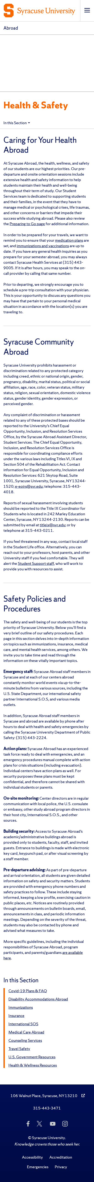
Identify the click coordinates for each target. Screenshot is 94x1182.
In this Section (15, 122)
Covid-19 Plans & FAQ (27, 990)
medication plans (69, 240)
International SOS (23, 1023)
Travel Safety (19, 1048)
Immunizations (20, 1007)
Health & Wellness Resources (32, 1065)
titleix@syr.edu (52, 524)
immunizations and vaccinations (43, 245)
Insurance (16, 1015)
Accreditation (60, 1157)
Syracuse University (48, 1137)
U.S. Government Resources (31, 1056)
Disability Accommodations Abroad (38, 999)
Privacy (61, 1166)
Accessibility (32, 1157)
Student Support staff (36, 563)
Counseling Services (25, 1040)
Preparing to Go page (27, 223)
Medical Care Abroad (26, 1032)
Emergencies (37, 1166)
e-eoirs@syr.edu (29, 486)
